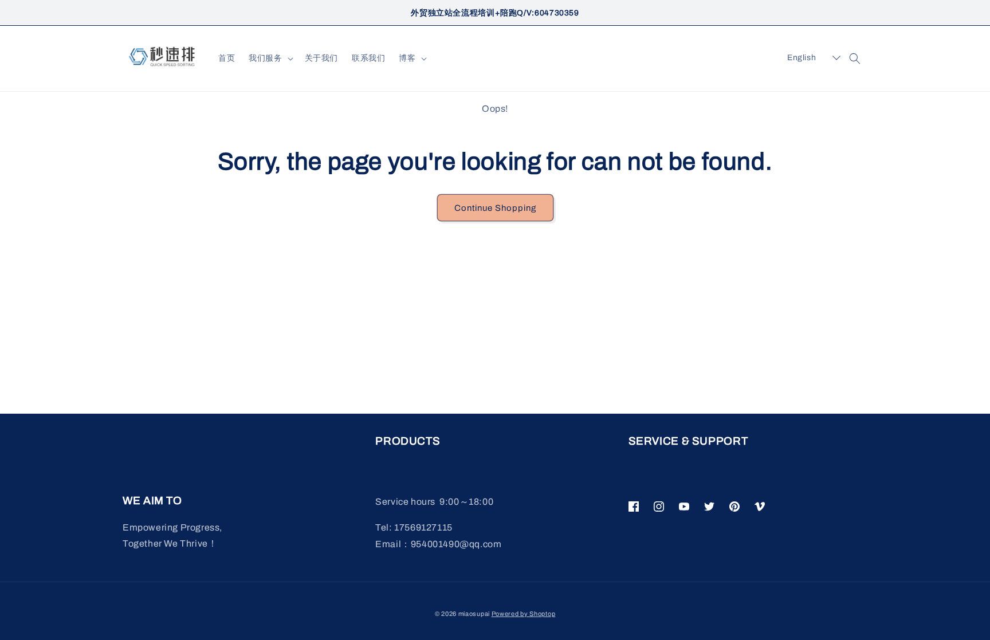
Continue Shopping (495, 208)
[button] (269, 58)
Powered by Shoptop (524, 613)
